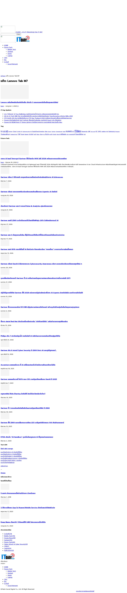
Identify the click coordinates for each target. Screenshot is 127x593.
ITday (78, 131)
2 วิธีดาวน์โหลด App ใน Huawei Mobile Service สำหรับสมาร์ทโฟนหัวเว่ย (28, 507)
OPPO (99, 131)
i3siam (3, 473)
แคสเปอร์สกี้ (72, 134)
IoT (73, 131)
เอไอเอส (63, 134)
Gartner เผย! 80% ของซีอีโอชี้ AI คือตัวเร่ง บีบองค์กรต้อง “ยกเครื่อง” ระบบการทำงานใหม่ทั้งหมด (37, 249)
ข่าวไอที (6, 62)
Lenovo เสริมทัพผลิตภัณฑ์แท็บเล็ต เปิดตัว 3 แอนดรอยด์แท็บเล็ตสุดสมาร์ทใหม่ (29, 102)
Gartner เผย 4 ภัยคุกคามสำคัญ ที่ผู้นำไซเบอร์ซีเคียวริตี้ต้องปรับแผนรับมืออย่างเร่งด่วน (32, 235)
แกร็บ (68, 134)
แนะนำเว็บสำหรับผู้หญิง (7, 463)
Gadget (10, 52)
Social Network (13, 64)
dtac (46, 131)
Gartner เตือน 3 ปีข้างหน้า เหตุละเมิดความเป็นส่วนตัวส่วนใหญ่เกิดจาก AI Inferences (32, 177)
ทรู (44, 134)
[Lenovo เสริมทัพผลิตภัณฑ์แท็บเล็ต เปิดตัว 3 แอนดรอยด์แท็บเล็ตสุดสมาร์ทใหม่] (15, 98)
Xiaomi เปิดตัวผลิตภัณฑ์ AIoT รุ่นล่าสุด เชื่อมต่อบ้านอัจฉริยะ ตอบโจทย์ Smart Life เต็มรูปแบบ (32, 120)
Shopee (117, 131)
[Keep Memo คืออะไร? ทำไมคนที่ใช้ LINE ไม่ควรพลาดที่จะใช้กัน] (5, 518)
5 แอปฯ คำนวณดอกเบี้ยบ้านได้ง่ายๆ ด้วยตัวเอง (18, 493)
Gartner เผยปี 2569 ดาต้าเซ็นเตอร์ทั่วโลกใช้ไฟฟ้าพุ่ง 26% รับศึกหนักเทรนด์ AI (29, 220)
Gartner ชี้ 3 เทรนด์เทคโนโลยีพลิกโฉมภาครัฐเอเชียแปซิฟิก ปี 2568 (25, 408)
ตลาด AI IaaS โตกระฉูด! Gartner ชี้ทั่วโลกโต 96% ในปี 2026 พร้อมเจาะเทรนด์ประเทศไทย (34, 158)
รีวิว (5, 60)
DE (31, 131)
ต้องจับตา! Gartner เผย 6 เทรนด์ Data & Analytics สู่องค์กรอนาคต (26, 206)
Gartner (53, 131)
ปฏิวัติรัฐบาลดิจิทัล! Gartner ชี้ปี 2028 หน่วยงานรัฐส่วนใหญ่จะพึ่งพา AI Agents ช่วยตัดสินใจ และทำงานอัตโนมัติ (42, 292)
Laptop (10, 56)
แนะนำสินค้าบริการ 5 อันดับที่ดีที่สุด (11, 454)
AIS (6, 131)
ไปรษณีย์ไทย (79, 134)
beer (2, 106)
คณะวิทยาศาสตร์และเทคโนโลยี (85, 591)
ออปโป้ (51, 134)
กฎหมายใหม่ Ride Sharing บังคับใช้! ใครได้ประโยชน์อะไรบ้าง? (23, 394)
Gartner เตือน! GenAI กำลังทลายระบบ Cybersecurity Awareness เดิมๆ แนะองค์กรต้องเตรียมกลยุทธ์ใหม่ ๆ (41, 264)
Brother (10, 131)
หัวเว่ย (47, 134)
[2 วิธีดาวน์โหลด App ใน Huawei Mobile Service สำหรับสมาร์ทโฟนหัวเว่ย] (5, 504)
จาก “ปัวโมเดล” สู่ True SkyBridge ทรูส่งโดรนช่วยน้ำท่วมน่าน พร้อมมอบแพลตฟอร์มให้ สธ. (31, 114)
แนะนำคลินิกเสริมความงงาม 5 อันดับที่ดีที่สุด (14, 458)
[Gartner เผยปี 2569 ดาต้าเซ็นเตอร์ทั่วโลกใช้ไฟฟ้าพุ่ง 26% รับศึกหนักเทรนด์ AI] (5, 217)
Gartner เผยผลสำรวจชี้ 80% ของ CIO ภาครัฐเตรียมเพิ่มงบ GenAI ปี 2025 (29, 379)
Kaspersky (84, 131)
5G (2, 131)
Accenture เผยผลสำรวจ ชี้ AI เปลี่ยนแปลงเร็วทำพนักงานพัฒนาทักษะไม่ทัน (28, 365)
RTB (107, 131)
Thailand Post (13, 134)
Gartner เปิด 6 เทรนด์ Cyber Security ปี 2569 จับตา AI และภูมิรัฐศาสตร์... (29, 350)
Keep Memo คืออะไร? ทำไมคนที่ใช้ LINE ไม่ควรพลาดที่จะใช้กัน (23, 522)
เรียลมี (54, 134)
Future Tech (8, 47)
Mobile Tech (12, 49)
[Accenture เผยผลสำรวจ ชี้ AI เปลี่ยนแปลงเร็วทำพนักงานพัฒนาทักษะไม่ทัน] (5, 361)
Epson (49, 131)
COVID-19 (19, 131)
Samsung (112, 131)
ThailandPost (5, 134)
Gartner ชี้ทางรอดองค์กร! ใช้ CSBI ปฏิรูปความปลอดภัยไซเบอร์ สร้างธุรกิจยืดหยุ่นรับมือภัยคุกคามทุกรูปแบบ (40, 307)
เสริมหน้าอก (4, 466)
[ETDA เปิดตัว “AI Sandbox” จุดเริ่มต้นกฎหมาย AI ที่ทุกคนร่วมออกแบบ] (5, 433)
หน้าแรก (3, 76)
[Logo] (8, 42)
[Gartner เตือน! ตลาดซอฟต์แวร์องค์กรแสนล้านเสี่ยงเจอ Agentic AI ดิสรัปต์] (5, 188)
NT (96, 131)
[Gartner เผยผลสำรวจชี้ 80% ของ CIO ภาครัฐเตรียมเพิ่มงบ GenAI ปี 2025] (5, 375)
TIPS (5, 58)
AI (4, 131)
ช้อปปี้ (35, 134)
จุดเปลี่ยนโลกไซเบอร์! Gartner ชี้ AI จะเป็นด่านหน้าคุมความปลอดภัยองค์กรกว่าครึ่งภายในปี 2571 (35, 278)
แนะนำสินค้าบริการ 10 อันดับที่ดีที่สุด (11, 452)
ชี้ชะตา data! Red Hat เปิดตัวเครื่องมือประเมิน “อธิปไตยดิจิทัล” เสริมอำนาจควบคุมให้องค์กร (34, 321)
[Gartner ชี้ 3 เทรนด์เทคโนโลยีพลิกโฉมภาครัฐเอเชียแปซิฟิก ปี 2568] (5, 404)
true (22, 134)
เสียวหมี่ (58, 134)
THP (19, 134)
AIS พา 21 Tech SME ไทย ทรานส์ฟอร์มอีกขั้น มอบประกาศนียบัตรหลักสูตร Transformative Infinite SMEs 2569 (38, 116)
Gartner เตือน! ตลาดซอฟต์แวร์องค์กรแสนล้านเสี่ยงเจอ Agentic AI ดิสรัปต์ (29, 191)
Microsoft (93, 131)
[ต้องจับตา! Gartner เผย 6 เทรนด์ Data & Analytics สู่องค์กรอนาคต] (5, 202)
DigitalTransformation (38, 131)
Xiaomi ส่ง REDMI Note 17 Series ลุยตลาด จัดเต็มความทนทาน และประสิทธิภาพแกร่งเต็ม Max (33, 122)
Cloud (14, 131)
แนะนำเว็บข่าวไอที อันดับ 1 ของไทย (11, 460)
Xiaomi (26, 134)
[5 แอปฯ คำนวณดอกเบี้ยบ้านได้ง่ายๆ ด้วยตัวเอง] (5, 489)
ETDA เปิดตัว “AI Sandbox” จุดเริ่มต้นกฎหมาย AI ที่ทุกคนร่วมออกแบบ (27, 437)
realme (104, 131)
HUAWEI (69, 131)
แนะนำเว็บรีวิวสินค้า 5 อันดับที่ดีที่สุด (11, 456)
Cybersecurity (26, 131)
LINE (89, 131)
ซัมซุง (38, 134)
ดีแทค (41, 134)
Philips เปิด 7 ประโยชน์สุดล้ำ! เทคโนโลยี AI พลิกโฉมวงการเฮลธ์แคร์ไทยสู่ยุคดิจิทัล (30, 336)
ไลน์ (85, 134)
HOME (6, 45)
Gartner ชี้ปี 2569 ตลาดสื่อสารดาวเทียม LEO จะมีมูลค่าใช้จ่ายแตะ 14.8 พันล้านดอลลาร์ (32, 422)
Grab (64, 131)
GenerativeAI (59, 131)
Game (10, 54)
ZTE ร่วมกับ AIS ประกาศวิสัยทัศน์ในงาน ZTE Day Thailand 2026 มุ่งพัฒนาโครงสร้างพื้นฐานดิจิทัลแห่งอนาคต (38, 118)
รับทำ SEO (19, 591)
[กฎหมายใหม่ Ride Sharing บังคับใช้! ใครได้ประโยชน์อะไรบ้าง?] (5, 390)
